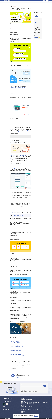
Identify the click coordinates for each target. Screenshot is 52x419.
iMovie (27, 128)
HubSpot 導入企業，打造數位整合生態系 (15, 351)
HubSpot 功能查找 (37, 402)
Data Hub (27, 403)
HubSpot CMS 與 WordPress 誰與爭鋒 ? (15, 345)
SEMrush (30, 88)
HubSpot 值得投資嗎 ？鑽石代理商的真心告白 (16, 354)
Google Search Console (16, 92)
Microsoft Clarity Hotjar (21, 92)
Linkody (29, 95)
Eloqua (12, 212)
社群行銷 (16, 1)
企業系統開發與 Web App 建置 (31, 399)
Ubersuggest (12, 87)
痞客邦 (21, 120)
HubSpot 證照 (32, 403)
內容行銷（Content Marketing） (18, 101)
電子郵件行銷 (11, 141)
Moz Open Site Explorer (18, 95)
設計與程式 (22, 1)
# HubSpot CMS (26, 365)
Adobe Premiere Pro (20, 128)
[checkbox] (21, 388)
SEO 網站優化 (9, 1)
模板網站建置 (27, 399)
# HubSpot (15, 361)
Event (10, 0)
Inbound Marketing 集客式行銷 (22, 155)
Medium (17, 120)
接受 (35, 416)
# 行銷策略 (15, 364)
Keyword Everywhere (23, 87)
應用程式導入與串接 (30, 402)
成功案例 (22, 412)
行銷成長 (12, 1)
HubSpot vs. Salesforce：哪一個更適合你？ (19, 215)
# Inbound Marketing (25, 364)
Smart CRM (30, 403)
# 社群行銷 (24, 361)
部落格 (21, 409)
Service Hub (22, 403)
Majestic (12, 89)
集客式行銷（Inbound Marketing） (20, 136)
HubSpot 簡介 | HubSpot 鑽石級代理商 (15, 342)
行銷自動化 (19, 1)
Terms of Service (15, 418)
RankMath (24, 91)
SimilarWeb (15, 93)
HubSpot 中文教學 (26, 402)
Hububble (26, 316)
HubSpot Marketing (13, 155)
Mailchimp (12, 158)
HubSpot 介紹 (22, 401)
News (8, 0)
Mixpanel (28, 130)
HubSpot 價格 (41, 402)
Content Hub (25, 403)
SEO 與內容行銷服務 (28, 406)
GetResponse (12, 162)
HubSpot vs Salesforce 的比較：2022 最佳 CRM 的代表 (17, 346)
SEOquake (26, 92)
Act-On (12, 210)
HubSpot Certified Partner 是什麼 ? (15, 341)
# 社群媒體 (18, 361)
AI (26, 1)
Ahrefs (27, 86)
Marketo (12, 205)
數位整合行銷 (22, 406)
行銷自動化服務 (32, 406)
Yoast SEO (21, 91)
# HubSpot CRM (28, 361)
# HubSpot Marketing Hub (13, 368)
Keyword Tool (16, 87)
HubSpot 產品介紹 (23, 402)
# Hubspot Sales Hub (18, 365)
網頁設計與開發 (22, 398)
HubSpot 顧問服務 (34, 402)
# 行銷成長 (12, 361)
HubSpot (14, 1)
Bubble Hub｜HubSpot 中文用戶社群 (30, 409)
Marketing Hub (44, 402)
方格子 (19, 120)
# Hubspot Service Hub (13, 365)
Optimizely (14, 131)
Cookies (22, 418)
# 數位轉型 (23, 365)
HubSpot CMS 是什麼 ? (13, 349)
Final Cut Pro (25, 128)
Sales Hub (47, 402)
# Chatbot (12, 364)
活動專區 (25, 409)
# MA (28, 364)
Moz (13, 89)
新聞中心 (23, 409)
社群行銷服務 (25, 406)
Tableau (12, 131)
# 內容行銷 (21, 361)
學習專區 (22, 408)
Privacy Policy (19, 418)
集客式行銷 (24, 1)
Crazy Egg (17, 131)
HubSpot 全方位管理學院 (36, 409)
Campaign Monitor (13, 160)
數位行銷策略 (22, 405)
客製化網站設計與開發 (23, 399)
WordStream (19, 87)
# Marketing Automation (19, 364)
